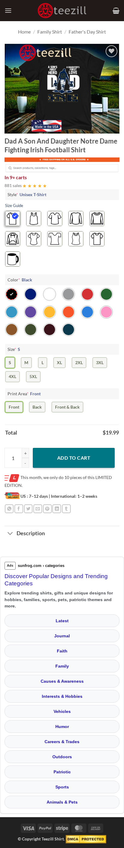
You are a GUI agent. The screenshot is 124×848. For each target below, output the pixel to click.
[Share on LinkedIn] (56, 508)
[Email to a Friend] (37, 508)
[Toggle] (10, 534)
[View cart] (116, 10)
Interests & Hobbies (62, 696)
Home (24, 31)
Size (14, 349)
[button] (8, 10)
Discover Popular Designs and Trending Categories (56, 580)
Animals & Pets (62, 802)
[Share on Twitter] (28, 508)
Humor (62, 726)
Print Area (24, 393)
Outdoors (62, 756)
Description (31, 533)
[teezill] (62, 10)
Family (62, 666)
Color (20, 279)
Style (27, 194)
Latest (62, 620)
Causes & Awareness (62, 681)
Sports (62, 787)
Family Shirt (49, 31)
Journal (62, 635)
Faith (62, 651)
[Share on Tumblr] (66, 508)
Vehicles (62, 711)
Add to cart (73, 458)
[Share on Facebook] (18, 508)
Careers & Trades (62, 741)
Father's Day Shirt (87, 31)
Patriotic (62, 771)
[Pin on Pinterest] (47, 508)
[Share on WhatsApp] (9, 508)
